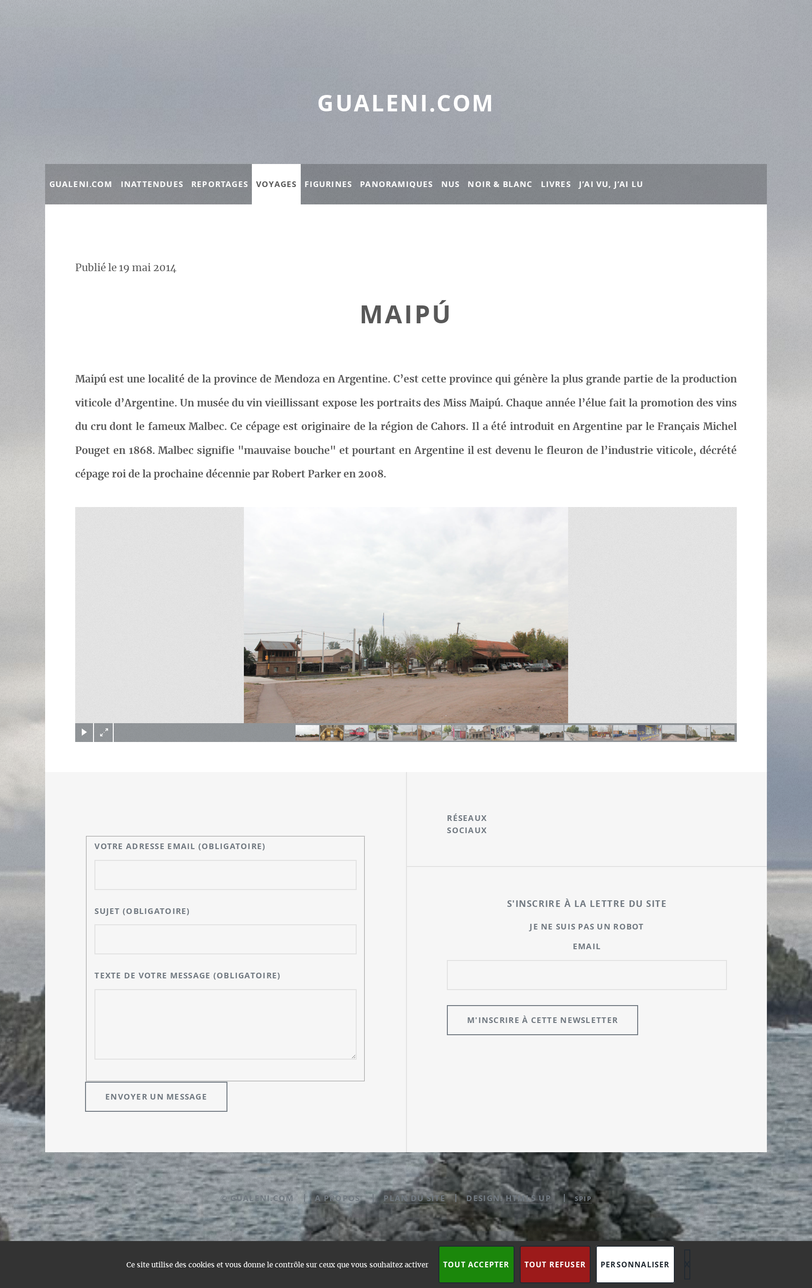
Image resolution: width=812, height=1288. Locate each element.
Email (587, 946)
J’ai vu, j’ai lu (611, 184)
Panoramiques (396, 184)
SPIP (583, 1198)
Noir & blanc (500, 184)
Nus (450, 184)
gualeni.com (406, 102)
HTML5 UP (528, 1198)
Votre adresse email (179, 846)
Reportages (219, 184)
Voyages (276, 184)
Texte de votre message (187, 975)
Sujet (142, 911)
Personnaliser (635, 1264)
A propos (337, 1198)
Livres (556, 184)
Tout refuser (555, 1264)
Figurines (328, 184)
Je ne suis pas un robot (587, 926)
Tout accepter (476, 1264)
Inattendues (152, 184)
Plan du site (414, 1198)
